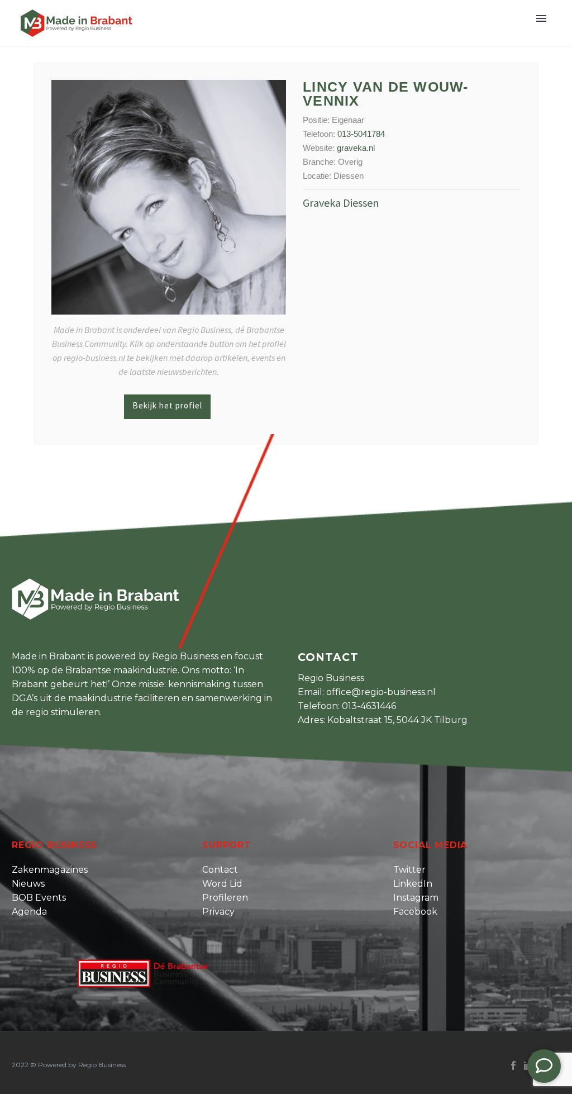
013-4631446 (369, 706)
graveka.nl (356, 148)
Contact (220, 869)
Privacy (218, 911)
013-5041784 (361, 134)
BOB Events (39, 897)
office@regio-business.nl (381, 692)
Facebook (415, 911)
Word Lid (222, 883)
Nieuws (28, 883)
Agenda (29, 911)
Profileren (225, 897)
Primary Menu (541, 18)
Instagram (415, 897)
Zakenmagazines (50, 869)
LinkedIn (412, 883)
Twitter (409, 869)
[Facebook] (513, 1065)
